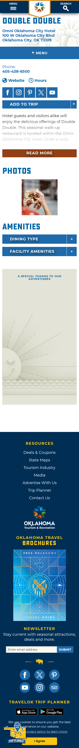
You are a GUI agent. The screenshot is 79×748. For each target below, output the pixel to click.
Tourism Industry (39, 467)
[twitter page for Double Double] (41, 92)
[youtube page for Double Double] (52, 92)
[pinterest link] (54, 675)
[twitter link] (39, 675)
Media (40, 475)
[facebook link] (25, 675)
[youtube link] (25, 687)
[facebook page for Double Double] (7, 92)
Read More (39, 153)
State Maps (39, 460)
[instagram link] (39, 687)
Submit (65, 649)
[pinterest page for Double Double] (30, 92)
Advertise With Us (40, 483)
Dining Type (24, 239)
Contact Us (39, 498)
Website (16, 80)
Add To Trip (24, 104)
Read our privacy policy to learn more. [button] (39, 731)
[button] (13, 7)
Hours (41, 80)
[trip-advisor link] (54, 687)
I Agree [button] (39, 741)
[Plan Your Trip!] (15, 733)
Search (65, 3)
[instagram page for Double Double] (18, 92)
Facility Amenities (32, 251)
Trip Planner (39, 490)
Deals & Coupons (39, 452)
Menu (13, 3)
